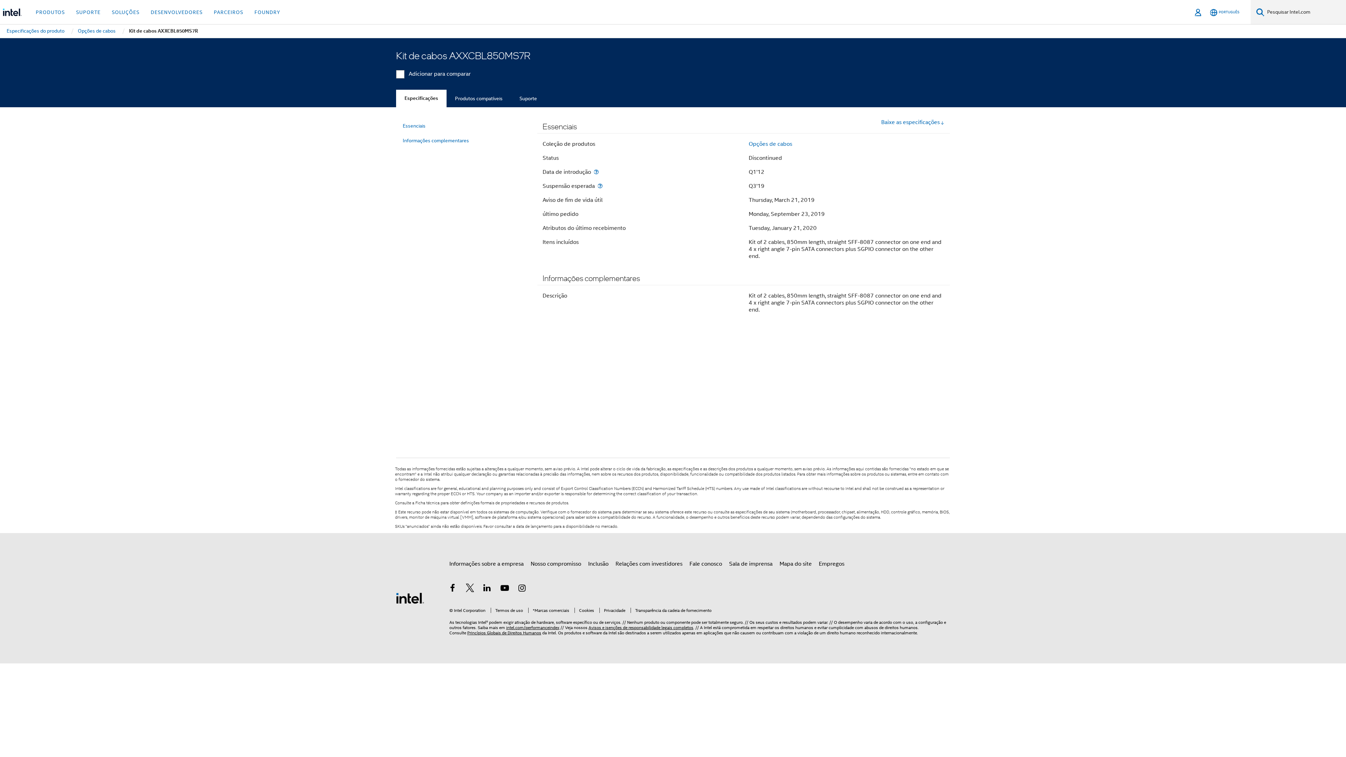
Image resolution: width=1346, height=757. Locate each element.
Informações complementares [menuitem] (436, 140)
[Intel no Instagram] (522, 589)
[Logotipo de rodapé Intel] (410, 597)
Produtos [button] (50, 12)
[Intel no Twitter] (470, 589)
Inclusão (598, 563)
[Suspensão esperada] (600, 186)
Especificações (421, 98)
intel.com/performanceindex (532, 627)
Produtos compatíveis (479, 98)
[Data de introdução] (596, 172)
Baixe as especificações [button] (910, 122)
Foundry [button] (267, 12)
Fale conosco (705, 563)
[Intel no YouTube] (505, 589)
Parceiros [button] (228, 12)
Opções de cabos (770, 144)
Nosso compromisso (556, 563)
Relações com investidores (649, 563)
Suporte (528, 98)
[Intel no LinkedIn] (487, 589)
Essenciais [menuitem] (414, 126)
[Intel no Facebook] (452, 589)
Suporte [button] (88, 12)
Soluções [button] (126, 12)
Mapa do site (796, 563)
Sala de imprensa (751, 563)
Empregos (831, 563)
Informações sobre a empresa (486, 563)
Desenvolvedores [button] (177, 12)
